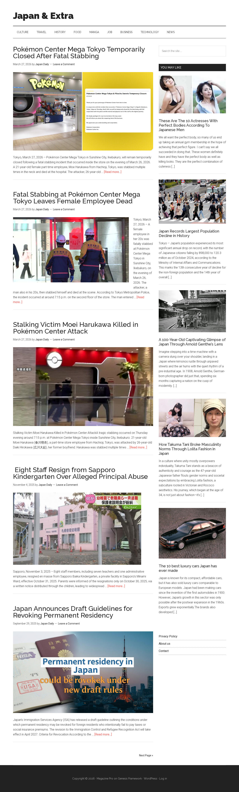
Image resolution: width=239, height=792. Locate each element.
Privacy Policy (168, 636)
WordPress (150, 778)
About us (164, 643)
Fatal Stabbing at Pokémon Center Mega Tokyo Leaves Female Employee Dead (76, 197)
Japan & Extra (43, 15)
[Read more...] (112, 172)
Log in (163, 778)
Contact (164, 651)
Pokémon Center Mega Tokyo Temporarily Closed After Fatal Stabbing (79, 52)
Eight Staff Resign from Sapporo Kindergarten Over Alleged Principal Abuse (80, 473)
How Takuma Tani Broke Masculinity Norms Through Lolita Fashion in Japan (190, 449)
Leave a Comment (64, 64)
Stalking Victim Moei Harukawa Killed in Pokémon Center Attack (75, 327)
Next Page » (146, 755)
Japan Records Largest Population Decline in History (189, 233)
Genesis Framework (130, 778)
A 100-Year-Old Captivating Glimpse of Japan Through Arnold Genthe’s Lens (192, 341)
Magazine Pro (105, 778)
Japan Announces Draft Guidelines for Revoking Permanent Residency (72, 612)
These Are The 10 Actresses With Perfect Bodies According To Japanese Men (188, 125)
